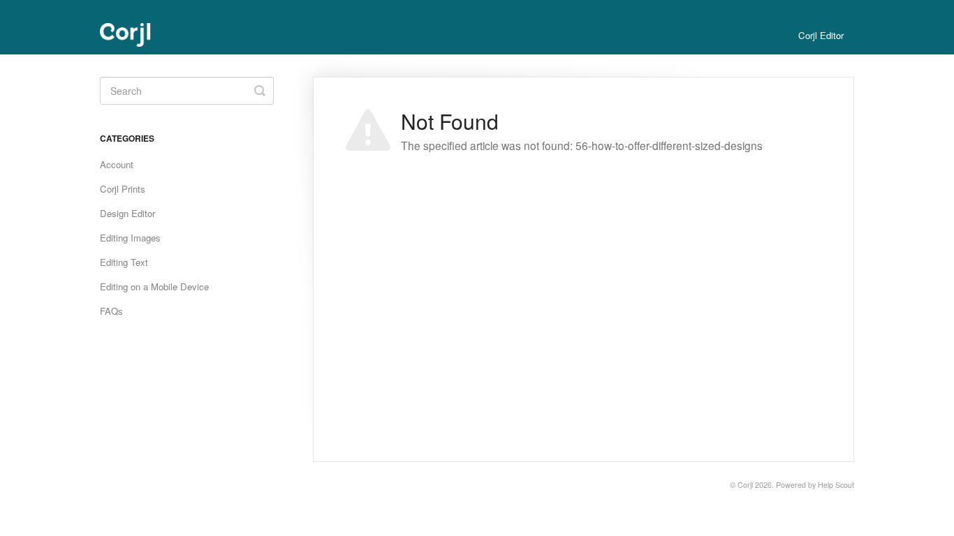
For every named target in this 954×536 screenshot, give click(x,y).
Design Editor (127, 213)
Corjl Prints (122, 188)
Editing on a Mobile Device (154, 286)
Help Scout (836, 484)
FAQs (111, 311)
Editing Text (124, 262)
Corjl (745, 484)
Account (116, 164)
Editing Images (130, 237)
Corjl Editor (821, 35)
